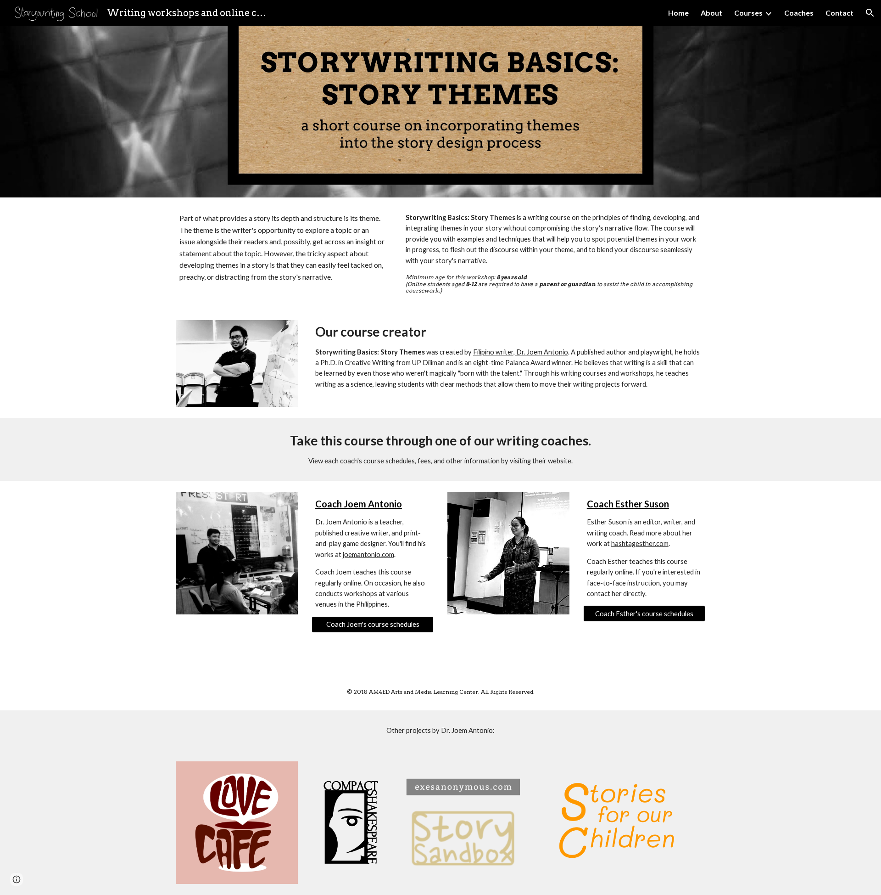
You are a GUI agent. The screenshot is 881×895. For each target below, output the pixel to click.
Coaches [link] (799, 12)
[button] (870, 13)
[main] (282, 247)
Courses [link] (748, 12)
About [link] (711, 12)
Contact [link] (839, 12)
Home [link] (678, 12)
